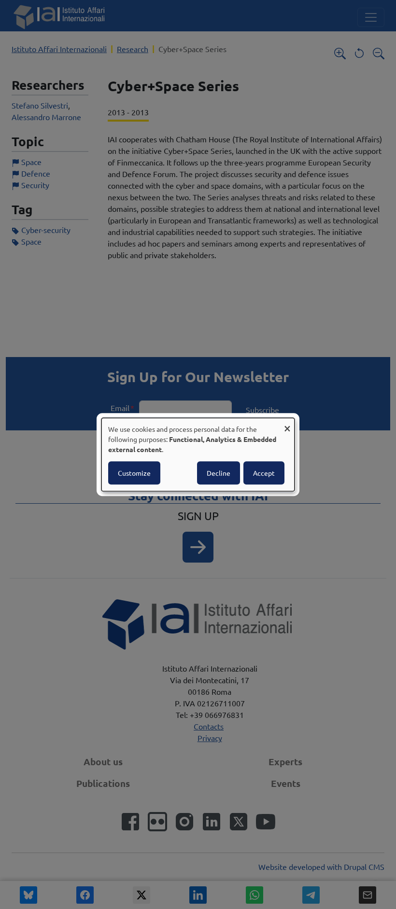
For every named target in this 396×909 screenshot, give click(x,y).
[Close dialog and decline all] (287, 424)
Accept (264, 472)
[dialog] (198, 454)
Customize (134, 472)
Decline (218, 472)
